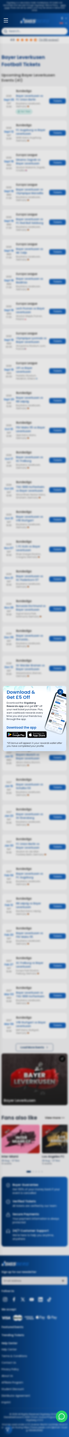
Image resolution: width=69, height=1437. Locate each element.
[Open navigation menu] (5, 20)
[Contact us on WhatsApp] (62, 1416)
